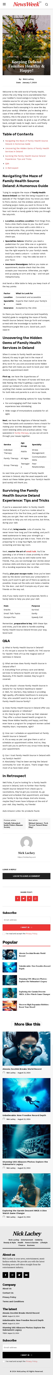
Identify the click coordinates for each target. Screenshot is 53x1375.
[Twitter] (23, 898)
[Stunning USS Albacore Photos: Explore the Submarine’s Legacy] (10, 980)
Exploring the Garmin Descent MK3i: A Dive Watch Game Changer (34, 992)
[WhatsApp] (35, 898)
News (5, 1316)
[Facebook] (17, 898)
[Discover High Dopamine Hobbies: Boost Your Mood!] (10, 1006)
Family (26, 57)
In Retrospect (11, 168)
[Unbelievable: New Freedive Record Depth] (10, 967)
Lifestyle (13, 57)
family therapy (21, 433)
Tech (5, 1333)
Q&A (7, 163)
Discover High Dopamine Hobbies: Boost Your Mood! (34, 1005)
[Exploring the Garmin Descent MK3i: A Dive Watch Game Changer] (10, 993)
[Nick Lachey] (26, 842)
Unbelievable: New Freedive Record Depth (24, 1115)
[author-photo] (4, 1072)
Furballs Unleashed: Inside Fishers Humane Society (13, 825)
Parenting (40, 57)
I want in (25, 927)
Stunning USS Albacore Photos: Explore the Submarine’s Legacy (33, 980)
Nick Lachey (28, 79)
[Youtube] (26, 1275)
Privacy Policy (31, 934)
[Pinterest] (29, 898)
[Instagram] (12, 1275)
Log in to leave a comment (26, 876)
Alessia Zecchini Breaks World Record (22, 1069)
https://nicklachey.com (26, 857)
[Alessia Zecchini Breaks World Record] (10, 954)
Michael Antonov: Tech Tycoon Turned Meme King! (38, 825)
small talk (31, 551)
